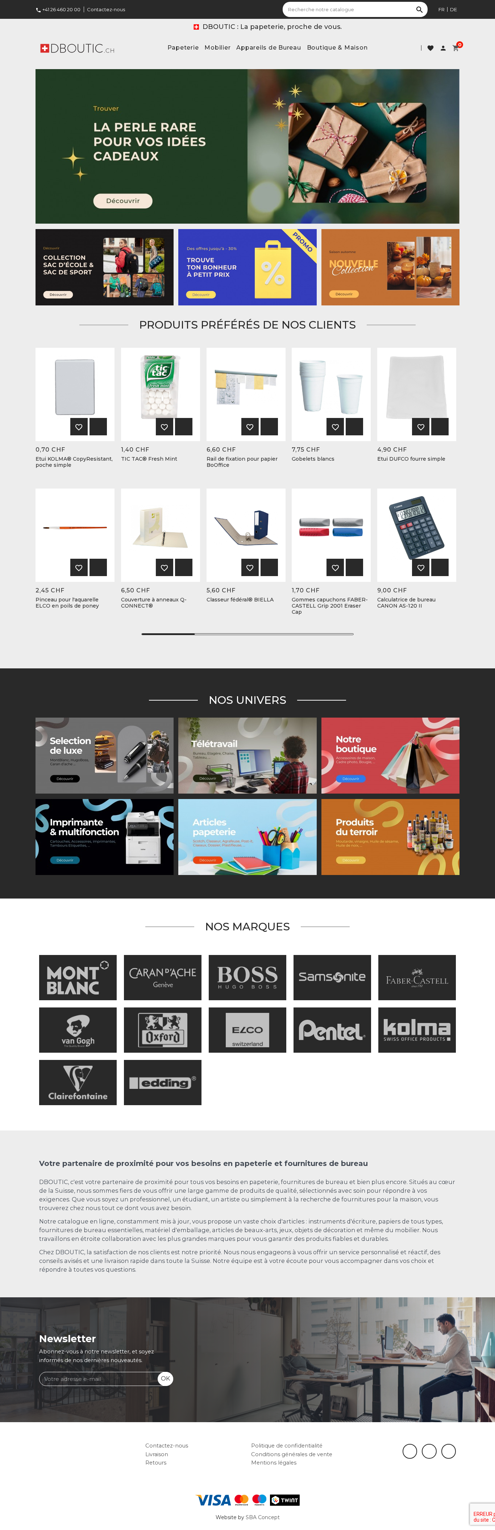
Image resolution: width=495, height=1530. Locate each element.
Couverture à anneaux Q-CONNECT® (154, 603)
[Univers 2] (247, 755)
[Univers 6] (105, 836)
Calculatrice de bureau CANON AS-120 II (406, 603)
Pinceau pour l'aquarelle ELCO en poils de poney (67, 603)
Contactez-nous (106, 9)
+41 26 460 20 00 (58, 9)
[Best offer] (247, 146)
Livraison (156, 1454)
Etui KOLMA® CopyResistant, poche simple (74, 462)
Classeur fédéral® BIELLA (240, 600)
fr (441, 9)
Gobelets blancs (313, 459)
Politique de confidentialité (287, 1445)
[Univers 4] (390, 836)
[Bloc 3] (390, 266)
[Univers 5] (247, 836)
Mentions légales (273, 1462)
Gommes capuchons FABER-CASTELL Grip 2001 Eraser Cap (330, 606)
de (453, 9)
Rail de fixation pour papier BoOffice (242, 462)
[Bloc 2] (105, 266)
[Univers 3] (390, 755)
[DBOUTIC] (77, 48)
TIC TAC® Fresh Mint (149, 459)
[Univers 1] (105, 755)
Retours (155, 1462)
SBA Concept (263, 1517)
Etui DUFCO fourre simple (411, 459)
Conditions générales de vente (291, 1454)
